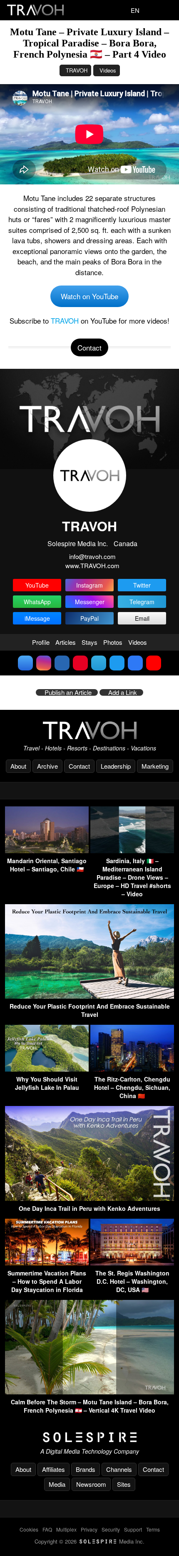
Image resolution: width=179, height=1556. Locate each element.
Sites (124, 1484)
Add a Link (122, 692)
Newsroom (91, 1484)
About (18, 766)
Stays (89, 642)
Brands (85, 1469)
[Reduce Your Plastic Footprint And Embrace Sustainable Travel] (89, 996)
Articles (65, 642)
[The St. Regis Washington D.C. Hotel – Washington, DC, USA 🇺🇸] (132, 1262)
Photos (112, 642)
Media (57, 1484)
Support (133, 1529)
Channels (119, 1469)
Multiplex (66, 1529)
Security (111, 1529)
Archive (47, 766)
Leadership (116, 766)
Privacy (89, 1529)
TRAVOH (76, 70)
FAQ (47, 1529)
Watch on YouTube (89, 296)
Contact (79, 766)
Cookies (29, 1529)
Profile (41, 642)
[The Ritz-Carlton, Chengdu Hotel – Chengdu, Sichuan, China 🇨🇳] (132, 1069)
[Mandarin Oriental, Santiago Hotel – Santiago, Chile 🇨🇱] (47, 850)
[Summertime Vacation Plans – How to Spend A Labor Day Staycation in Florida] (47, 1262)
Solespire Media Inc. (77, 543)
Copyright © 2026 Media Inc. (89, 1541)
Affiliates (53, 1469)
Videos (107, 70)
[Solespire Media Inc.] (89, 1437)
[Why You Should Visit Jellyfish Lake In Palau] (47, 1069)
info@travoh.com (92, 556)
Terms (153, 1529)
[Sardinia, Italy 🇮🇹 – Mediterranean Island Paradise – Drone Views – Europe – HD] (132, 850)
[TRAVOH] (89, 730)
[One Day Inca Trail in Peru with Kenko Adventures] (89, 1198)
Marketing (155, 766)
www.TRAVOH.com (92, 565)
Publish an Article (68, 692)
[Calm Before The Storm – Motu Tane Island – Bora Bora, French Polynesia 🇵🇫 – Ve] (89, 1391)
